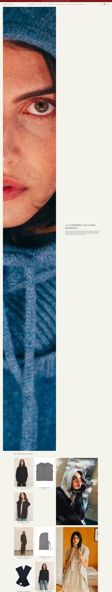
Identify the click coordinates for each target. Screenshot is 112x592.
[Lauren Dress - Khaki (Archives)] (23, 541)
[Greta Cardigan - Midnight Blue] (44, 576)
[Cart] (108, 4)
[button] (40, 4)
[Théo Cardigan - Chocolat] (23, 506)
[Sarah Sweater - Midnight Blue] (23, 472)
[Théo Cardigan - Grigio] (44, 472)
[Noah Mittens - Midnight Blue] (23, 576)
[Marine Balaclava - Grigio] (44, 541)
